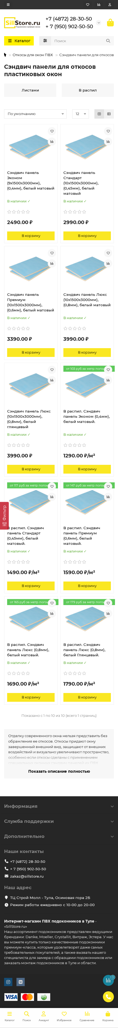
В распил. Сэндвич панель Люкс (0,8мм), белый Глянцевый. (84, 649)
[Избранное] (87, 5)
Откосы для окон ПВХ (33, 55)
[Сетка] (99, 114)
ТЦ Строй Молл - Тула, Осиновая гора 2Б (50, 897)
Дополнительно (24, 836)
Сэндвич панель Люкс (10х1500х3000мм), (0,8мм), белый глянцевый (29, 419)
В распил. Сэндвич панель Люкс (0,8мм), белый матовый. (28, 649)
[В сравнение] (52, 142)
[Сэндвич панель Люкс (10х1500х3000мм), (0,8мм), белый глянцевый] (31, 385)
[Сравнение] (99, 5)
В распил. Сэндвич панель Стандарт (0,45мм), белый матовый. (25, 536)
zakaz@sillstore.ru (27, 876)
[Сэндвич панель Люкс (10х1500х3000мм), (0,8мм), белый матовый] (87, 268)
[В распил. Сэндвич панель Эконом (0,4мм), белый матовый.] (87, 385)
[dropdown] (8, 5)
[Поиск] (108, 40)
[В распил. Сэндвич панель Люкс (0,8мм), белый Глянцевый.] (87, 618)
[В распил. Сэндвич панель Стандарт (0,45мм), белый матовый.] (31, 501)
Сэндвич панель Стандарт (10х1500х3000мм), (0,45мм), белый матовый (81, 183)
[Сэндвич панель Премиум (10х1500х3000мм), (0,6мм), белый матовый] (31, 268)
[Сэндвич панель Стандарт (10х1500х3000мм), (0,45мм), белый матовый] (87, 146)
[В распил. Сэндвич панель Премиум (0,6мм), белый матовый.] (87, 501)
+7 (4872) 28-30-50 (69, 19)
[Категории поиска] (45, 40)
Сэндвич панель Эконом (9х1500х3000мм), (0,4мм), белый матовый (30, 180)
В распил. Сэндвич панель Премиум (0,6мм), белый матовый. (81, 536)
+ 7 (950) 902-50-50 (69, 26)
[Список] (109, 114)
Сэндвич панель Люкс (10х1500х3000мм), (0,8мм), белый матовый (87, 299)
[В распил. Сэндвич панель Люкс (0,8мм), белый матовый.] (31, 618)
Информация (21, 806)
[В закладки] (52, 131)
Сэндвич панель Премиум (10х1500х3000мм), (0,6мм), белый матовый (30, 302)
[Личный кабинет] (110, 5)
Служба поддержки (29, 821)
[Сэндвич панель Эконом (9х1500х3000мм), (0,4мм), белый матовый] (31, 146)
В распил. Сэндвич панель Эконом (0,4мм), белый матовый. (86, 416)
